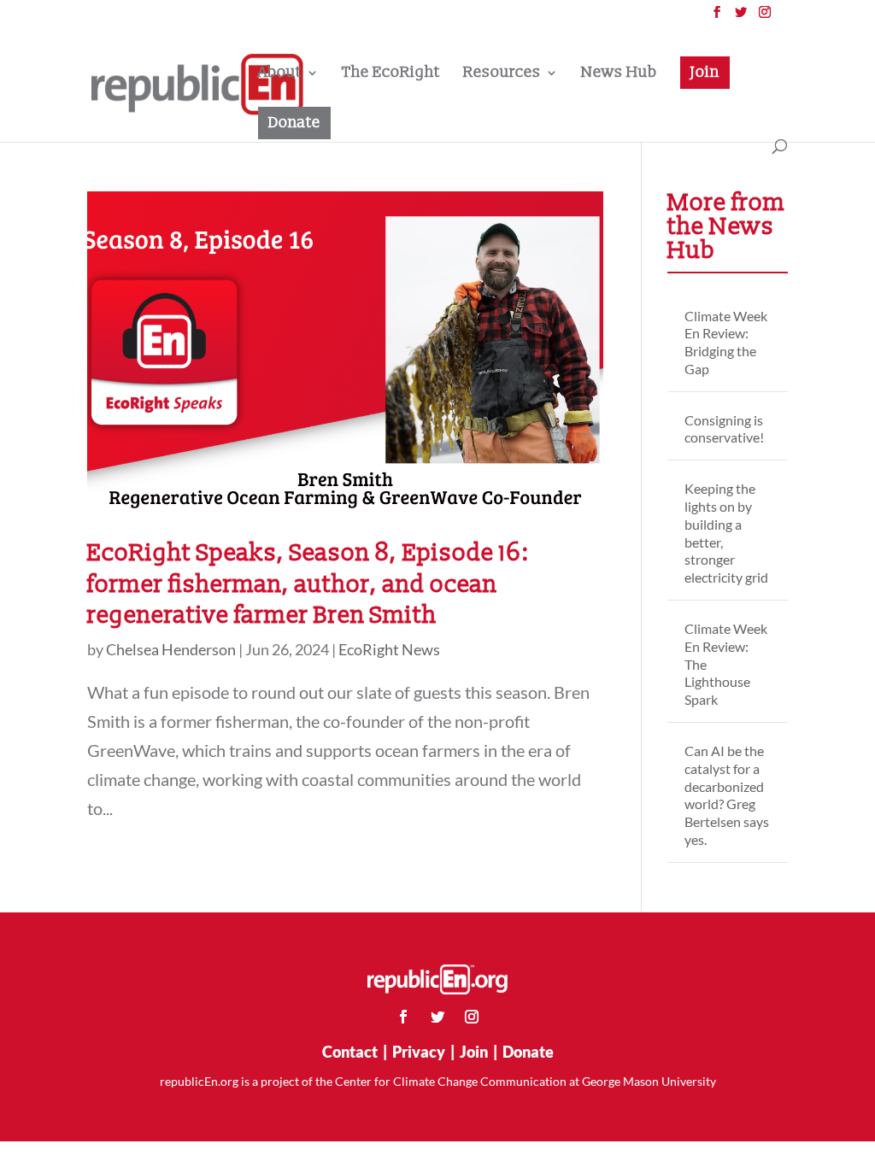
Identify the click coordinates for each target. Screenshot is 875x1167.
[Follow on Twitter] (437, 1016)
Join (704, 72)
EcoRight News (389, 649)
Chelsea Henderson (171, 649)
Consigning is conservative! (724, 429)
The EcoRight (391, 74)
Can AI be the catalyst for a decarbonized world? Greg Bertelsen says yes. (726, 794)
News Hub (619, 74)
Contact (350, 1051)
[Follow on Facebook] (403, 1016)
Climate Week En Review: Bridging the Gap (725, 342)
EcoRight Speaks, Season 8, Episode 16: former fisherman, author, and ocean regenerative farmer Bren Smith (308, 584)
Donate (294, 122)
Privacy (418, 1051)
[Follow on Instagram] (471, 1016)
